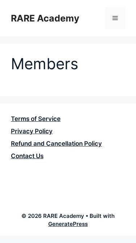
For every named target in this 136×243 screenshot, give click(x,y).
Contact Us (27, 156)
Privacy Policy (32, 131)
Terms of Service (36, 118)
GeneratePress (68, 223)
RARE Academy (45, 18)
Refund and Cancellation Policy (56, 143)
